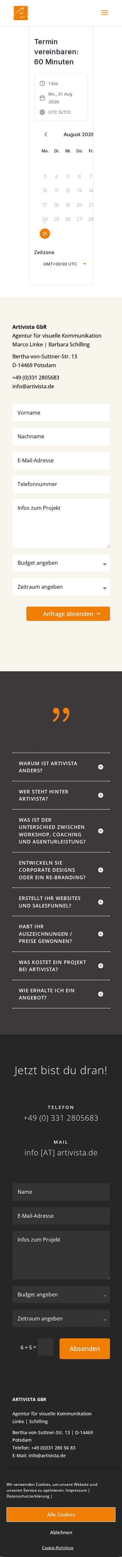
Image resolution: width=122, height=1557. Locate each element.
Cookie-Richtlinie (58, 1548)
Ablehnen (61, 1532)
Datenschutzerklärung (28, 1496)
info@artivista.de (47, 1455)
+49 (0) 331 (43, 1118)
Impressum (76, 1490)
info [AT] (39, 1152)
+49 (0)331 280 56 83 (53, 1448)
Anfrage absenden (68, 614)
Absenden (85, 1348)
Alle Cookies (61, 1514)
